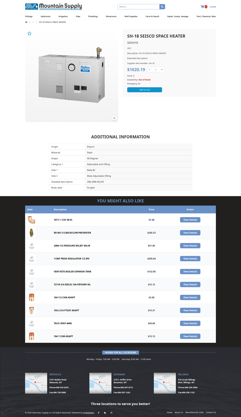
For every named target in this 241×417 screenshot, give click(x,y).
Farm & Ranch (152, 16)
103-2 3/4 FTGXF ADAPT (66, 310)
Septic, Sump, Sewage (177, 16)
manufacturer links (194, 412)
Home (169, 412)
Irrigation (63, 16)
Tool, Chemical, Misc (206, 16)
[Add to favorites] (29, 33)
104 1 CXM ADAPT (63, 336)
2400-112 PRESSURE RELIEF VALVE (72, 245)
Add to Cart (144, 89)
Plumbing (93, 16)
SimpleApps (88, 412)
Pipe (78, 16)
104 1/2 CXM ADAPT (64, 297)
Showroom (111, 16)
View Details (190, 219)
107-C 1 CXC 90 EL (63, 219)
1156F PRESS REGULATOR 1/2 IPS (71, 258)
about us (179, 412)
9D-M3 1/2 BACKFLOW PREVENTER (72, 232)
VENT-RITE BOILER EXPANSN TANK (72, 271)
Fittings (28, 16)
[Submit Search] (162, 6)
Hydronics (45, 16)
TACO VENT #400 (63, 323)
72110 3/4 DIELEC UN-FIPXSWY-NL (72, 284)
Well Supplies (131, 16)
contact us (211, 412)
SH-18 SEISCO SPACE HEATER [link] (52, 22)
